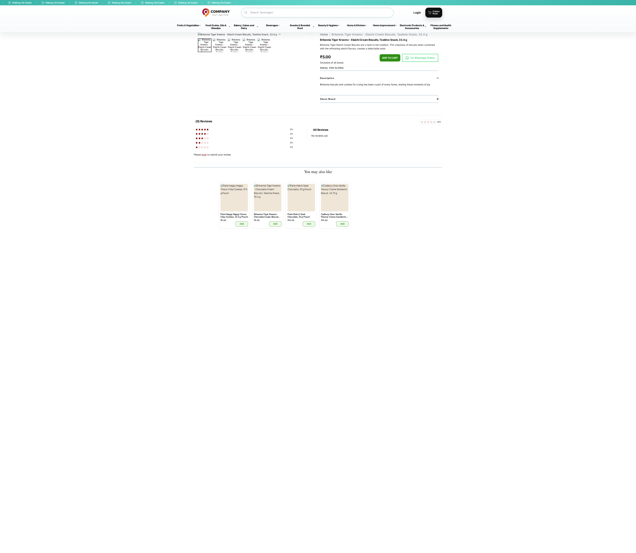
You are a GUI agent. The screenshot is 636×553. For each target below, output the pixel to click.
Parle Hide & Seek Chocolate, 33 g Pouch (299, 215)
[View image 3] (234, 45)
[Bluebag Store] (212, 12)
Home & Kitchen (356, 25)
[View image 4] (249, 45)
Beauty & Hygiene (328, 25)
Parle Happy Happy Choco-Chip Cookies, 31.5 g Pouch (234, 215)
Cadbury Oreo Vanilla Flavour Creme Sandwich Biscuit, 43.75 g (333, 215)
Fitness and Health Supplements (440, 27)
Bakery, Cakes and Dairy (244, 27)
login (204, 154)
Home (324, 34)
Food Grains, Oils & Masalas (216, 27)
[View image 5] (264, 45)
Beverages (272, 25)
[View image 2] (220, 45)
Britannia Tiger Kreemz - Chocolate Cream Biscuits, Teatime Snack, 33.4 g (267, 215)
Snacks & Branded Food (300, 27)
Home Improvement (384, 25)
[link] (420, 58)
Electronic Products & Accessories (412, 27)
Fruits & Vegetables (188, 25)
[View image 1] (205, 45)
